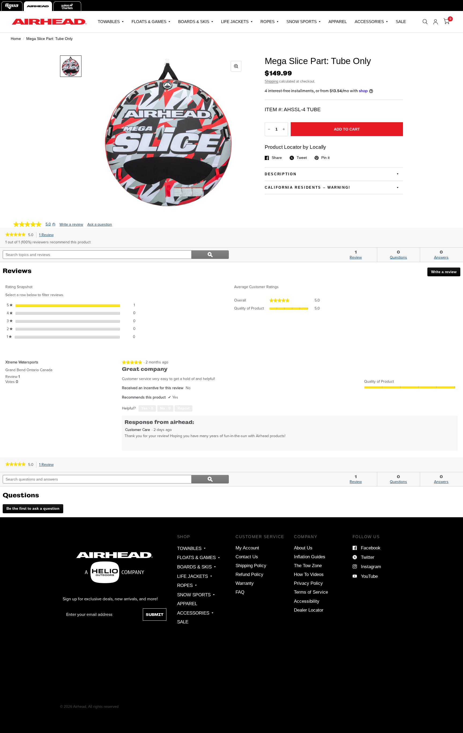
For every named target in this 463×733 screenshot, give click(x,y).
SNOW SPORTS (301, 21)
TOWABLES (109, 21)
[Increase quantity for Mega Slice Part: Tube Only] (284, 129)
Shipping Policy (251, 565)
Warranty (245, 583)
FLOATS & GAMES (149, 21)
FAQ (240, 592)
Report (183, 408)
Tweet (302, 158)
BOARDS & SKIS (193, 21)
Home (16, 38)
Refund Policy (249, 574)
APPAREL (337, 21)
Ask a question (99, 224)
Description (280, 174)
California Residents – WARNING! (307, 187)
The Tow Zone (308, 565)
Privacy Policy (308, 583)
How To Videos (309, 574)
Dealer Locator (308, 610)
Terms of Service (311, 592)
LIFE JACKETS (235, 21)
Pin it (325, 158)
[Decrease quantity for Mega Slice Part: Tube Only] (269, 129)
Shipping (271, 81)
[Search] (425, 21)
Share (277, 158)
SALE (401, 21)
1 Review (47, 235)
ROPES (267, 21)
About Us (303, 547)
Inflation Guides (309, 556)
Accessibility (306, 601)
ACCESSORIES (369, 21)
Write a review (71, 224)
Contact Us (247, 556)
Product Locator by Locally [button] (295, 147)
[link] (15, 235)
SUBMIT (154, 614)
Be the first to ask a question (32, 508)
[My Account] (435, 21)
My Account (247, 547)
